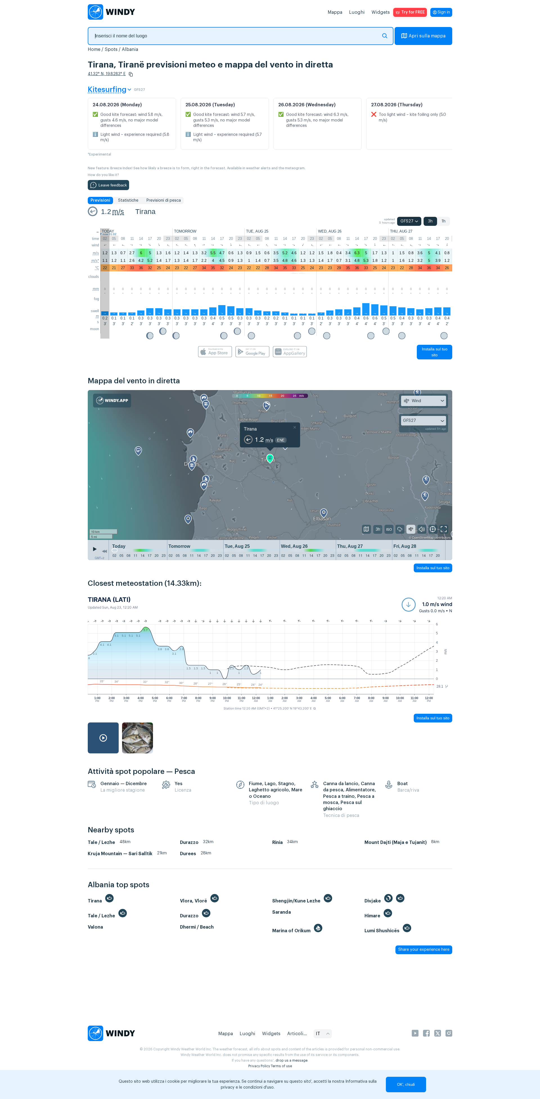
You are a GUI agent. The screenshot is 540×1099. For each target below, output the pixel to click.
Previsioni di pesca (163, 200)
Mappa (335, 12)
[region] (270, 465)
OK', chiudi (406, 1084)
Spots (111, 49)
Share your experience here (423, 950)
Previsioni (100, 200)
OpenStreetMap (423, 537)
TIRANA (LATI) (109, 599)
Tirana (145, 211)
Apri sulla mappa (427, 36)
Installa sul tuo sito (434, 352)
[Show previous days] (104, 551)
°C (97, 268)
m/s (118, 211)
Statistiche (128, 200)
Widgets (381, 12)
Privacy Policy (259, 1066)
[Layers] (366, 529)
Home (94, 49)
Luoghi (357, 12)
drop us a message (291, 1060)
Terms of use (281, 1066)
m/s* (95, 260)
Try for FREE (413, 12)
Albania (130, 49)
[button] (131, 74)
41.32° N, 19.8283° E (107, 74)
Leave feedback (112, 185)
